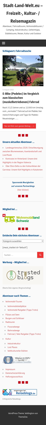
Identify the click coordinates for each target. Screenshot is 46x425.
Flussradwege (14, 326)
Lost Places (12, 347)
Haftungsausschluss (14, 376)
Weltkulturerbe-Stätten (18, 350)
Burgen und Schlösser (15, 318)
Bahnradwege (14, 330)
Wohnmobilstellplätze (17, 306)
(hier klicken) (23, 186)
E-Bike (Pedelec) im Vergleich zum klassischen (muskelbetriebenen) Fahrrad (21, 98)
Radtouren (10, 322)
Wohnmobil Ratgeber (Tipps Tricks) (23, 310)
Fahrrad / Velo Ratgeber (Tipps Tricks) (24, 334)
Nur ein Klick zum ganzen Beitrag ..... (18, 126)
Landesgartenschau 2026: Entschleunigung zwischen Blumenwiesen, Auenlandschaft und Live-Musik (23, 151)
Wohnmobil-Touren (14, 301)
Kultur (8, 338)
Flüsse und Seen (12, 314)
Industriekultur (14, 343)
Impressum (10, 369)
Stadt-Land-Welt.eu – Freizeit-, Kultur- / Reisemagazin (23, 13)
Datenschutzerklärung (15, 373)
